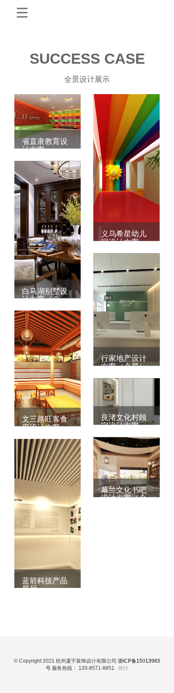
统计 (123, 668)
